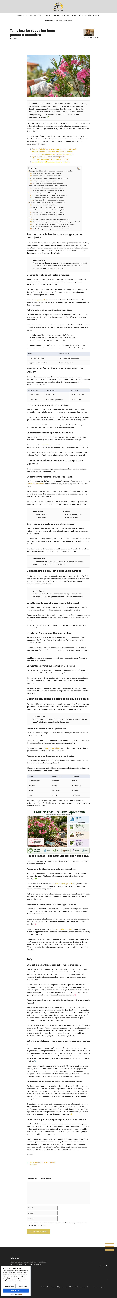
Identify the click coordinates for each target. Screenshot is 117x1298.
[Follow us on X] (100, 1265)
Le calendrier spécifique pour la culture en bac (48, 183)
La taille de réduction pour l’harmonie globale (48, 198)
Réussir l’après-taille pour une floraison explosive (51, 162)
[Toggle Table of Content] (78, 168)
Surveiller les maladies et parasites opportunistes (49, 215)
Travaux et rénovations (64, 16)
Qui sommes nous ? (81, 1287)
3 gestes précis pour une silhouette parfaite (48, 157)
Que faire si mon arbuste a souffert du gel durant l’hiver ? (51, 226)
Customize (9, 1286)
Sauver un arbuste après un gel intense (45, 205)
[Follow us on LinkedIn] (106, 1265)
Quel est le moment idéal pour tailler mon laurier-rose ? (51, 219)
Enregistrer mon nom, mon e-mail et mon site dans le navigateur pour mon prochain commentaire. (58, 1224)
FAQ (30, 217)
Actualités (35, 16)
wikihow (45, 445)
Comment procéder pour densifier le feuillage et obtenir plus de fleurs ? (56, 222)
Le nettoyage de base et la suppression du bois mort (50, 195)
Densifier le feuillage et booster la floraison (47, 173)
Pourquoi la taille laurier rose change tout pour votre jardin (54, 149)
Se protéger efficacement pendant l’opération (48, 188)
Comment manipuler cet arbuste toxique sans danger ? (53, 154)
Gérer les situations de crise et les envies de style (50, 159)
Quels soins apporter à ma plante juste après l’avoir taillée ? (52, 229)
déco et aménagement (89, 16)
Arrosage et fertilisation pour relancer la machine (49, 212)
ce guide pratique (41, 300)
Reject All (22, 1286)
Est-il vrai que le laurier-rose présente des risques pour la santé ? (54, 224)
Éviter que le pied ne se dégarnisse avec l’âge (47, 176)
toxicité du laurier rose (35, 484)
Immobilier (22, 16)
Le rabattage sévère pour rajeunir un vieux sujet (48, 200)
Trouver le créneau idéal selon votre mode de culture (52, 152)
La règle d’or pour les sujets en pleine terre (47, 181)
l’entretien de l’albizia (52, 748)
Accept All (16, 1290)
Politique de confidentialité (64, 1287)
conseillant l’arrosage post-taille (64, 884)
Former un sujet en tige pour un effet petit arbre (49, 207)
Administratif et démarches (58, 21)
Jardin (46, 16)
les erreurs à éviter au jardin (63, 929)
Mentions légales (99, 1287)
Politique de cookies (47, 1287)
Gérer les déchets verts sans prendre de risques (48, 190)
